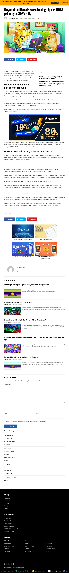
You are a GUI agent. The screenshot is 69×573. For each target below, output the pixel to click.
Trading (6, 503)
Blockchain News (9, 441)
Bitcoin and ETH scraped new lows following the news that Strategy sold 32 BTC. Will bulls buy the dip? (34, 338)
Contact (6, 509)
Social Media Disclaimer (11, 529)
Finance (6, 454)
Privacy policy (64, 3)
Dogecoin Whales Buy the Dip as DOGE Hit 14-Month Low (21, 357)
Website (38, 413)
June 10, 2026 (17, 359)
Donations (7, 501)
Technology (8, 474)
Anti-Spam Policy (9, 521)
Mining (6, 461)
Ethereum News (9, 451)
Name (6, 406)
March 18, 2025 (23, 18)
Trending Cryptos (10, 477)
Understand (55, 3)
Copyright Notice (8, 523)
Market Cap (7, 498)
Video (6, 480)
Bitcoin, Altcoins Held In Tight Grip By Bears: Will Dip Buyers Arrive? (51, 84)
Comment (7, 385)
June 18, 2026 (17, 322)
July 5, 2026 (16, 287)
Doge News (32, 18)
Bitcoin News (8, 438)
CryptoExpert (13, 18)
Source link (7, 214)
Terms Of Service (9, 531)
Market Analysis (9, 458)
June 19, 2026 (17, 304)
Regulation (8, 471)
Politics (7, 467)
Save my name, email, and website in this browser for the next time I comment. (27, 421)
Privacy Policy (8, 518)
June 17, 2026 (17, 342)
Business (7, 445)
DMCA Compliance (9, 526)
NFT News (7, 464)
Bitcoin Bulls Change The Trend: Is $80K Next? (51, 81)
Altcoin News (8, 435)
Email (6, 414)
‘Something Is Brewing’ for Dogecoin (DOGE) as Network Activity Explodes (51, 77)
